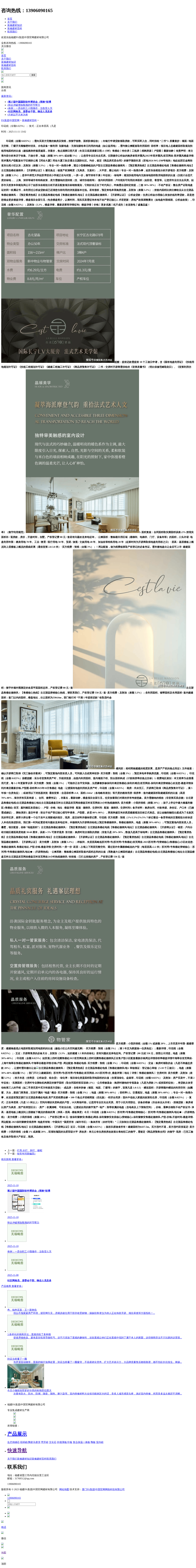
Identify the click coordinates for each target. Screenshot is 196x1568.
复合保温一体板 (81, 1442)
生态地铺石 (13, 1442)
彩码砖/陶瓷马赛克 (30, 1442)
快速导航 (17, 1450)
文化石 (52, 1442)
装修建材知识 (14, 25)
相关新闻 (12, 1159)
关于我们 (12, 22)
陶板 (93, 1442)
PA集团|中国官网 (10, 120)
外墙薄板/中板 (64, 1442)
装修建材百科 (14, 28)
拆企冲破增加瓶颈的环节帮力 (23, 105)
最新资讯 (6, 96)
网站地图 (64, 1489)
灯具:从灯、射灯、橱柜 (29, 1150)
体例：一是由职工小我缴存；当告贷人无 (29, 108)
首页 (9, 18)
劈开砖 (44, 1442)
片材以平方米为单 (17, 114)
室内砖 (100, 1442)
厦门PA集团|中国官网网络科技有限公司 (103, 1489)
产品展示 (17, 1434)
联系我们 (12, 31)
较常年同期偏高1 (26, 1153)
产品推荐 (12, 1286)
